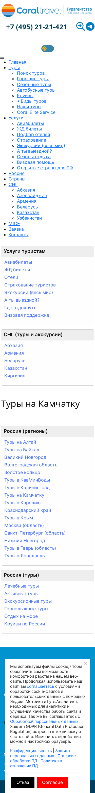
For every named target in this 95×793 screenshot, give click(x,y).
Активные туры (21, 593)
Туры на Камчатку (24, 495)
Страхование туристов (30, 284)
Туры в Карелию (22, 502)
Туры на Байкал (21, 449)
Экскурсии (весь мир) (28, 292)
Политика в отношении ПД (36, 763)
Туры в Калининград (27, 487)
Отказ (22, 782)
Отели (11, 277)
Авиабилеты (18, 262)
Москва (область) (24, 525)
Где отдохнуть (20, 307)
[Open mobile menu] (2, 58)
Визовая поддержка (26, 315)
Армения (14, 353)
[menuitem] (17, 62)
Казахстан (15, 368)
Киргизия (14, 375)
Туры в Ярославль (24, 555)
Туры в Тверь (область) (30, 548)
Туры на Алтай (20, 442)
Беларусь (15, 360)
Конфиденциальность (31, 750)
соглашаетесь (40, 686)
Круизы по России (24, 623)
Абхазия (13, 345)
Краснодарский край (27, 510)
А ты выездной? (22, 300)
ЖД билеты (17, 269)
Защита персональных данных (40, 753)
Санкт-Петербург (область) (35, 533)
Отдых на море (21, 616)
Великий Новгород (25, 457)
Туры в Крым (18, 517)
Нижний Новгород (24, 540)
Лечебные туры (21, 586)
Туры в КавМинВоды (27, 480)
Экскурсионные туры (28, 601)
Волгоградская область (31, 464)
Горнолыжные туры (26, 608)
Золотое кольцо (22, 472)
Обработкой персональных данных (44, 721)
